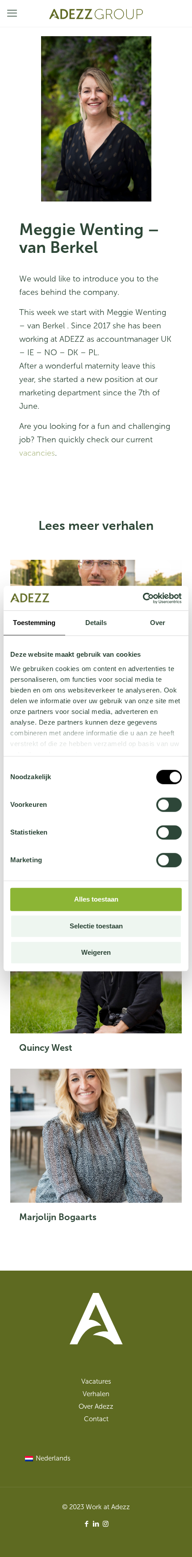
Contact (96, 1419)
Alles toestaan (96, 899)
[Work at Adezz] (96, 13)
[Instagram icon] (105, 1524)
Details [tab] (96, 622)
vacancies (37, 453)
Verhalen (96, 1394)
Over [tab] (157, 622)
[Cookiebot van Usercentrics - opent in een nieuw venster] (143, 598)
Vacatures (96, 1381)
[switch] (169, 804)
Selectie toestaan (96, 926)
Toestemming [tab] (34, 622)
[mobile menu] (12, 13)
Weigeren (96, 952)
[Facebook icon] (86, 1524)
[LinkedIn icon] (96, 1524)
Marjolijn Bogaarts (57, 1217)
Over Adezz (96, 1406)
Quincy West (45, 1047)
